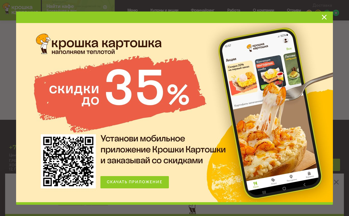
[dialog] (174, 108)
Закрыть (324, 17)
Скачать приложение (134, 182)
